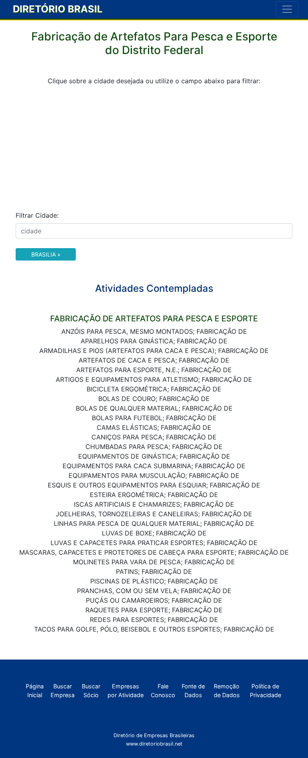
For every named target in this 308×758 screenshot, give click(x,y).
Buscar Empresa (63, 690)
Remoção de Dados (227, 690)
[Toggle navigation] (287, 9)
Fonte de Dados (193, 690)
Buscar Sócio (91, 690)
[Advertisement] (154, 148)
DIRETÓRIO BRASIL (58, 9)
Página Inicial (35, 690)
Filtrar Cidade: (37, 215)
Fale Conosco (163, 690)
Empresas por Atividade (125, 690)
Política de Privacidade (265, 690)
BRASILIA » (46, 254)
